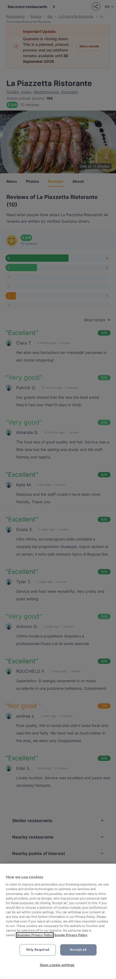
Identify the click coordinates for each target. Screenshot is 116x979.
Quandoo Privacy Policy (35, 935)
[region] (58, 921)
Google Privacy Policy (70, 935)
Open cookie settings (57, 965)
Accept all (78, 950)
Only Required (37, 950)
